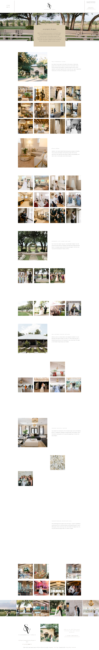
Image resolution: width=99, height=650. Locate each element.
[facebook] (7, 5)
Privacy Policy (68, 647)
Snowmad (74, 647)
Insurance (51, 647)
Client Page (56, 647)
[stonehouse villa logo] (49, 0)
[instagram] (7, 7)
